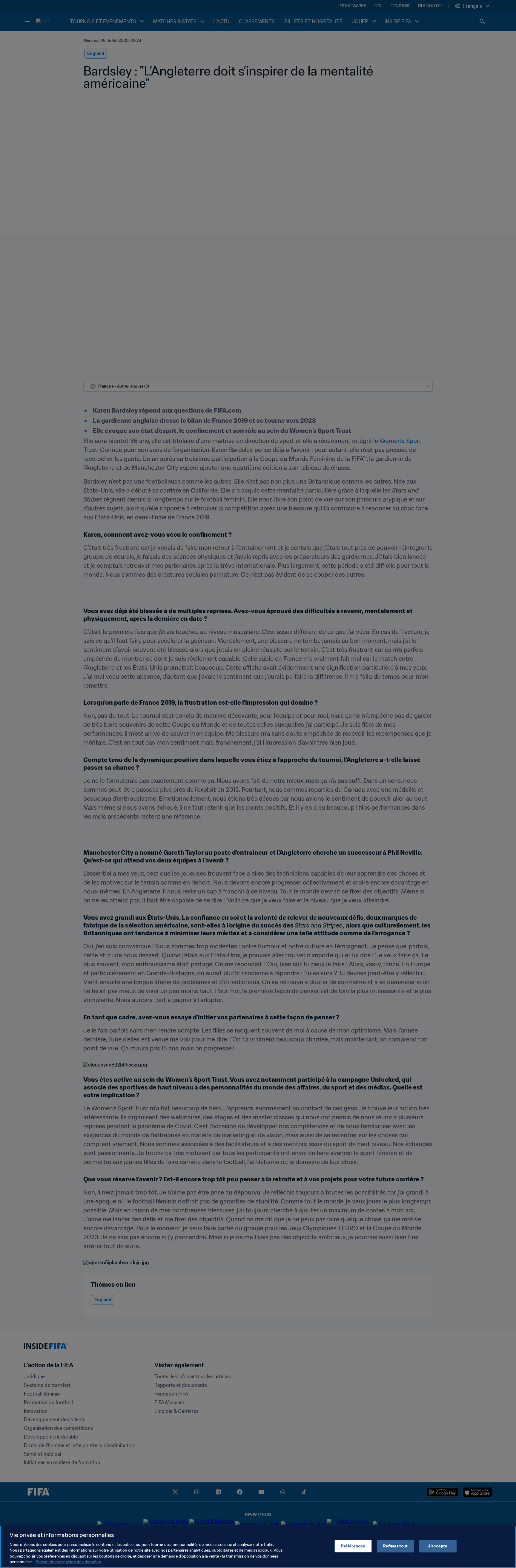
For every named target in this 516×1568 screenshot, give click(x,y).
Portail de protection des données (68, 1561)
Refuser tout (395, 1546)
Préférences (353, 1546)
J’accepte (437, 1546)
